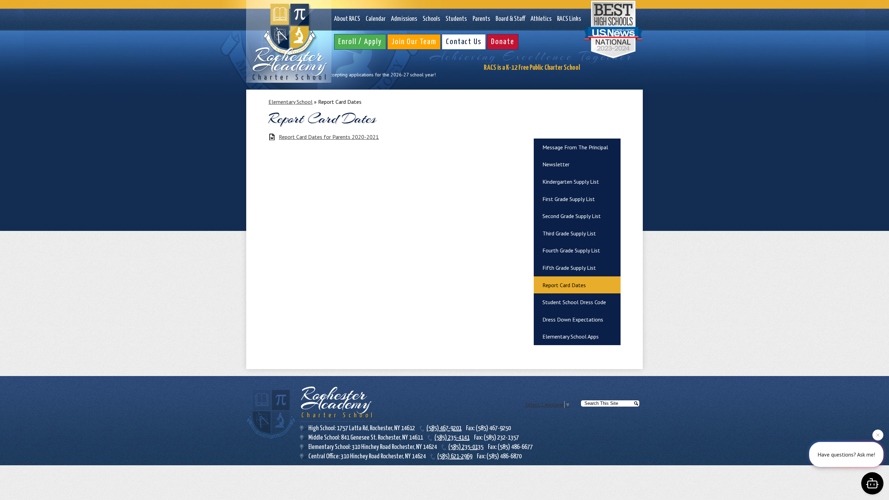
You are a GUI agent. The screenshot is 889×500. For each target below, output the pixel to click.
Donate (502, 42)
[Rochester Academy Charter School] (288, 41)
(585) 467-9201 (444, 428)
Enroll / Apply (360, 42)
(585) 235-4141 (452, 437)
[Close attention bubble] (877, 437)
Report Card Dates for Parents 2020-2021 (329, 137)
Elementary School (290, 101)
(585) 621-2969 (454, 456)
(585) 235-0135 (465, 447)
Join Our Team (414, 42)
